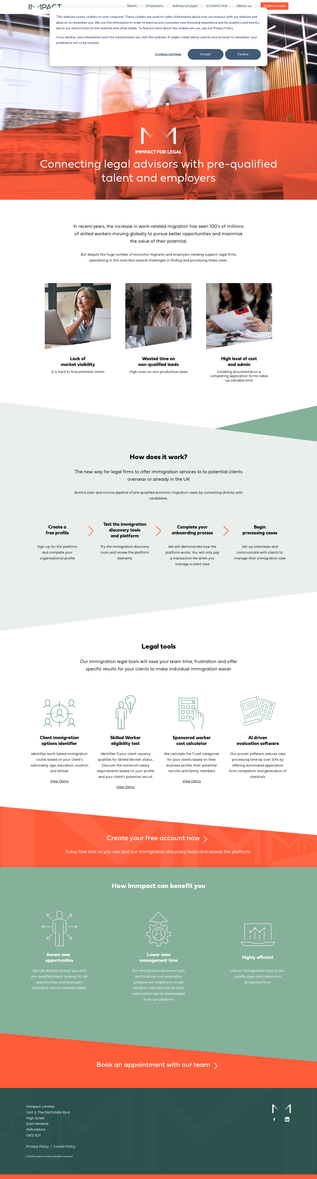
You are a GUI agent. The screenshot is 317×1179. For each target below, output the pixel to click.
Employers (154, 6)
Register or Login (274, 6)
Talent (132, 6)
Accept (205, 54)
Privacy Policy (37, 1147)
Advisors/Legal (184, 6)
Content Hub (217, 6)
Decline (243, 54)
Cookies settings (168, 54)
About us (244, 6)
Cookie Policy (64, 1147)
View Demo (59, 781)
